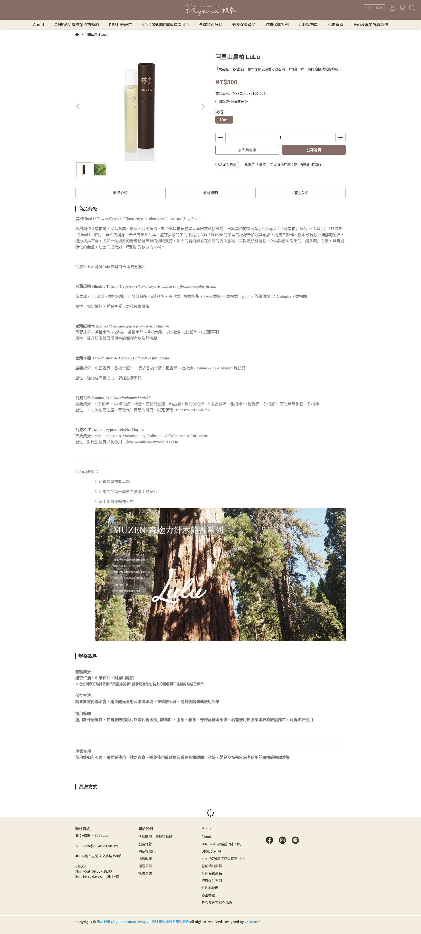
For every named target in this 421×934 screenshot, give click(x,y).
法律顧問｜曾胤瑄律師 (155, 836)
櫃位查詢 (145, 873)
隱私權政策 (146, 851)
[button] (203, 106)
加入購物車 (247, 149)
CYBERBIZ (252, 921)
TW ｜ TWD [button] (374, 8)
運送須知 (145, 865)
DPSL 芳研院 (120, 24)
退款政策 (145, 858)
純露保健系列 (277, 24)
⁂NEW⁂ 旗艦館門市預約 (76, 24)
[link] (92, 266)
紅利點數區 (308, 24)
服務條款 (145, 843)
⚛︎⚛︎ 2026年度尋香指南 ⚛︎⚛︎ (165, 24)
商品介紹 (120, 192)
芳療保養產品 (244, 24)
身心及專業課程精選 (370, 24)
